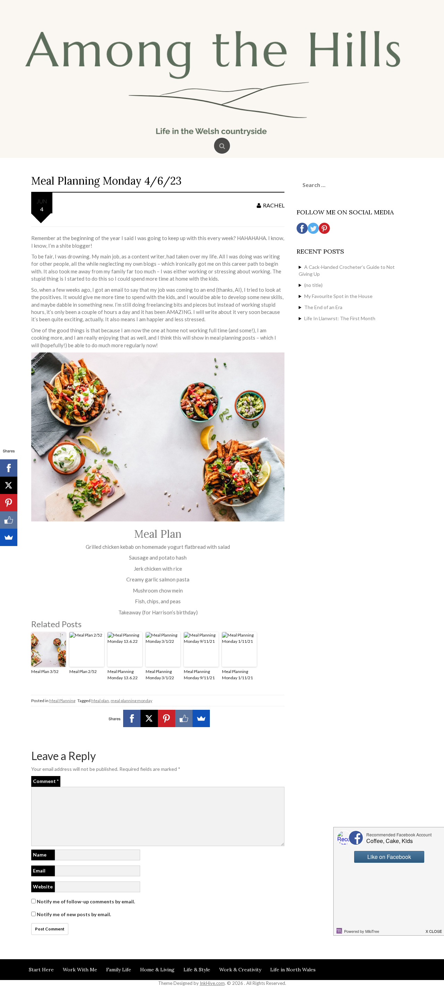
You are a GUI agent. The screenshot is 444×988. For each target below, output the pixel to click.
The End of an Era (323, 307)
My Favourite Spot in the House (338, 296)
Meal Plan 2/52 (83, 671)
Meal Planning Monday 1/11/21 (237, 674)
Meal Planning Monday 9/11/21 (199, 674)
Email (39, 871)
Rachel (273, 205)
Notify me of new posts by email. (74, 914)
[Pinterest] (166, 718)
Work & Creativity (240, 969)
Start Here (41, 969)
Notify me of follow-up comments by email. (86, 901)
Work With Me (80, 969)
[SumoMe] (201, 718)
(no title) (313, 285)
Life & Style (196, 969)
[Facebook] (131, 718)
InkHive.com (212, 983)
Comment (46, 781)
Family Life (118, 969)
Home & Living (157, 969)
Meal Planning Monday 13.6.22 (123, 674)
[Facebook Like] (184, 718)
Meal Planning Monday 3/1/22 (160, 674)
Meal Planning (62, 700)
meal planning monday (131, 700)
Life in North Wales (293, 969)
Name (39, 855)
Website (43, 886)
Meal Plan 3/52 (45, 671)
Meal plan (100, 700)
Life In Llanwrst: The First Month (339, 318)
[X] (149, 718)
